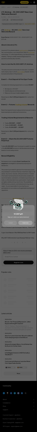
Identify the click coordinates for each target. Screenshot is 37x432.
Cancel (11, 223)
